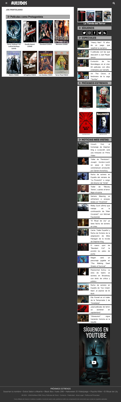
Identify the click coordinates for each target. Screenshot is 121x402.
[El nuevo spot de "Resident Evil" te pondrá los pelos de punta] (83, 247)
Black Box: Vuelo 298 (54, 391)
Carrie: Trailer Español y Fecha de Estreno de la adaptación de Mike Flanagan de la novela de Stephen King (100, 236)
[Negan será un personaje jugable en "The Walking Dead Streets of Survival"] (83, 259)
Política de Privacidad (92, 395)
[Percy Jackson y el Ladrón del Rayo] (13, 31)
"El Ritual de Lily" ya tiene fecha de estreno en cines (100, 223)
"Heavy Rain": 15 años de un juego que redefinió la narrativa (100, 45)
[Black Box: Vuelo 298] (86, 122)
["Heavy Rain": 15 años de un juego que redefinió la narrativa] (83, 44)
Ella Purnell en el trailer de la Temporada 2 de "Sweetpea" (100, 300)
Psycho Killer (96, 391)
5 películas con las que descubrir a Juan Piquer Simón (100, 55)
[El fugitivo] (29, 62)
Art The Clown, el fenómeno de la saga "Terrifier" (100, 76)
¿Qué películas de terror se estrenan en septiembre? (100, 309)
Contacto (63, 395)
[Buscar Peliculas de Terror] (114, 3)
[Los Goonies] (45, 62)
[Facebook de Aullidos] (94, 33)
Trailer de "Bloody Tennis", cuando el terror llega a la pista (100, 189)
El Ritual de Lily (111, 391)
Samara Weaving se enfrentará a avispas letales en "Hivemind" (100, 199)
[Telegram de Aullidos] (99, 33)
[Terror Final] (61, 62)
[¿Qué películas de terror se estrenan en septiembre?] (83, 308)
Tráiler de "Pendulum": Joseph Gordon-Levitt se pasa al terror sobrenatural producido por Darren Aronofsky (100, 165)
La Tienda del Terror (94, 23)
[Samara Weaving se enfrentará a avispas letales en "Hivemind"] (83, 198)
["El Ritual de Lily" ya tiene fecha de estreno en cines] (83, 222)
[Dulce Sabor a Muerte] (103, 97)
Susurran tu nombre (12, 391)
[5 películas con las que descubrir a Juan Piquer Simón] (83, 53)
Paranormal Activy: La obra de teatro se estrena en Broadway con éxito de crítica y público (100, 275)
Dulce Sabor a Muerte (33, 391)
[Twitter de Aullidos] (84, 33)
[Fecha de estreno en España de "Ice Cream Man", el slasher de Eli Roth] (83, 287)
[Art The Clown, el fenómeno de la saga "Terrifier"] (83, 75)
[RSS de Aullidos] (104, 33)
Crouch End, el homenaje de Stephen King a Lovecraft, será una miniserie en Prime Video (100, 149)
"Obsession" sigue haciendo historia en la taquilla (100, 319)
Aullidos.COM (36, 395)
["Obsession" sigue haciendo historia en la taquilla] (83, 318)
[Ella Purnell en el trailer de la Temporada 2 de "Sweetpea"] (83, 299)
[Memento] (61, 31)
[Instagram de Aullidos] (89, 33)
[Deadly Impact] (29, 31)
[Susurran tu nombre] (86, 97)
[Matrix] (13, 62)
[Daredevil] (45, 31)
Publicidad (71, 395)
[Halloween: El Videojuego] (103, 122)
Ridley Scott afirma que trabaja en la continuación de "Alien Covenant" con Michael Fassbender (100, 211)
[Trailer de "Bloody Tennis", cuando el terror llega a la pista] (83, 188)
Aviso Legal (80, 395)
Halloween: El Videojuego (77, 391)
